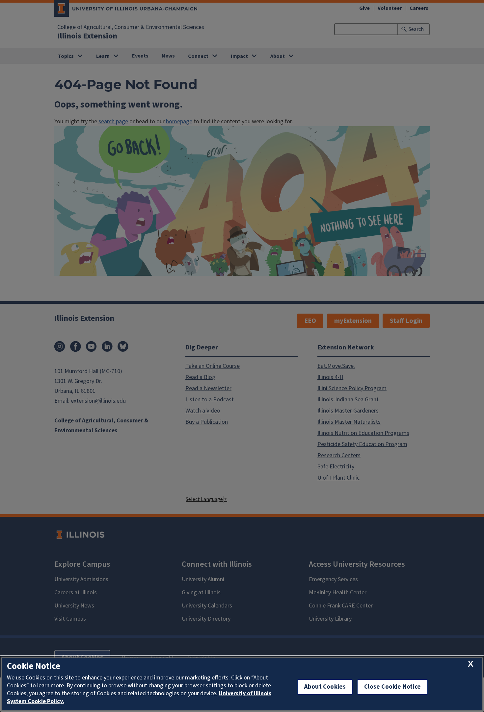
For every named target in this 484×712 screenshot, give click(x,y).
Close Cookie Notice (392, 686)
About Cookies (325, 686)
